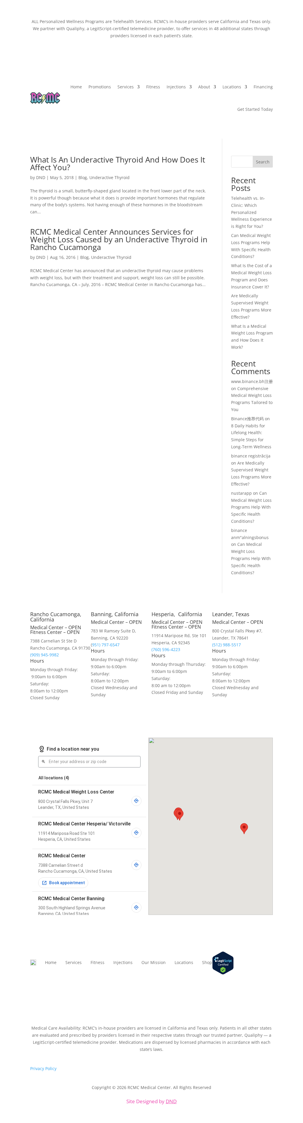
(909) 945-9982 (44, 655)
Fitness (153, 87)
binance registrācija (250, 456)
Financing (263, 87)
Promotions (99, 87)
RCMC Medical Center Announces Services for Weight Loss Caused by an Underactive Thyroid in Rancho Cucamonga (118, 239)
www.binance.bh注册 (252, 381)
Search (263, 162)
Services (125, 87)
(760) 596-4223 (166, 649)
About (204, 87)
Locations (184, 962)
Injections (176, 87)
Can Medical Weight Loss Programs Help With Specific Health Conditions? (251, 507)
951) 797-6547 (106, 644)
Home (76, 87)
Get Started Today (255, 109)
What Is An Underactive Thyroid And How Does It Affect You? (117, 163)
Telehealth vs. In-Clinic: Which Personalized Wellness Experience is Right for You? (251, 212)
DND (40, 177)
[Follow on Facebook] (268, 981)
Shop (207, 962)
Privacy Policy (43, 1068)
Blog (82, 177)
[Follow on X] (256, 981)
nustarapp (241, 493)
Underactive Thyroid (109, 177)
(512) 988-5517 (226, 644)
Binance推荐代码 (247, 418)
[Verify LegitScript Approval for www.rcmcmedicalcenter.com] (223, 973)
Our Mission (153, 962)
